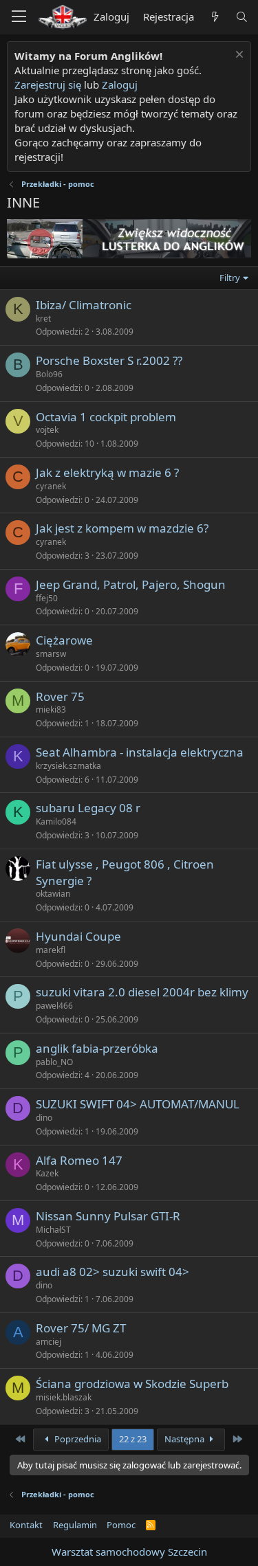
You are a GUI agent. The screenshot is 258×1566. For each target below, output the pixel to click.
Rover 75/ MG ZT (81, 1328)
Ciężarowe (64, 640)
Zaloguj (120, 84)
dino (44, 1117)
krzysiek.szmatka (68, 766)
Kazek (47, 1173)
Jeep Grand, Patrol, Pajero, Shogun (131, 584)
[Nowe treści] (214, 17)
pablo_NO (54, 1062)
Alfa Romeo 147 (79, 1160)
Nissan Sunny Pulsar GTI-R (108, 1216)
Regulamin (75, 1525)
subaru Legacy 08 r (88, 808)
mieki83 (51, 709)
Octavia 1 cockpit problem (106, 417)
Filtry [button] (229, 277)
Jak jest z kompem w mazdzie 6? (122, 528)
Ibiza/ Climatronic (83, 305)
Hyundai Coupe (78, 936)
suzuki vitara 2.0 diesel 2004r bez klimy (142, 992)
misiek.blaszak (64, 1397)
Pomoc (121, 1525)
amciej (48, 1341)
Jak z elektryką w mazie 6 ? (107, 472)
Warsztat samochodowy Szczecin (129, 1551)
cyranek (51, 486)
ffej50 (47, 598)
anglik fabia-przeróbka (97, 1048)
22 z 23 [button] (133, 1439)
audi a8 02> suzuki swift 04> (112, 1271)
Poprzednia (76, 1439)
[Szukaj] (241, 17)
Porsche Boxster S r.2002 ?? (109, 360)
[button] (19, 17)
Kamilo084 (56, 821)
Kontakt (26, 1525)
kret (43, 318)
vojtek (47, 430)
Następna (185, 1439)
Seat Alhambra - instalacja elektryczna (140, 752)
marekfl (50, 950)
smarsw (51, 654)
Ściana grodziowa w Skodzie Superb (132, 1383)
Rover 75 (60, 696)
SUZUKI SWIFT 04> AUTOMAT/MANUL (137, 1104)
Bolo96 (49, 374)
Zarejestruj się (47, 84)
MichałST (53, 1229)
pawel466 (54, 1005)
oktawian (53, 893)
